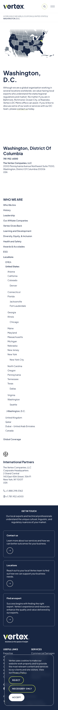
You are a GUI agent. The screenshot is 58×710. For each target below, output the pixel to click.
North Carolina (15, 366)
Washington (14, 399)
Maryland (12, 332)
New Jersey (13, 350)
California (12, 275)
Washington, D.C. (16, 411)
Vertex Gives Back (12, 225)
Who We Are (15, 16)
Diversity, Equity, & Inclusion (17, 236)
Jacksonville (16, 301)
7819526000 (10, 158)
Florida (11, 296)
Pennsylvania (14, 374)
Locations (28, 16)
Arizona (11, 271)
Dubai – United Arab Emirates (20, 426)
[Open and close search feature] (44, 6)
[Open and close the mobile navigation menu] (52, 6)
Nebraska (12, 345)
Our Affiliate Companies (15, 220)
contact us (22, 108)
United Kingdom (13, 417)
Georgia (12, 312)
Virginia (11, 395)
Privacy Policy (19, 672)
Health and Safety (12, 241)
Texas (10, 383)
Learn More (10, 550)
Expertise (8, 653)
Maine (11, 328)
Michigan (12, 341)
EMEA (8, 262)
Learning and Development (17, 231)
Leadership (9, 215)
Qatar (8, 421)
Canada (9, 430)
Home (6, 16)
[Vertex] (14, 6)
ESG (5, 251)
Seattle (13, 404)
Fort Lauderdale (18, 305)
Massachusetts (15, 337)
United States (40, 16)
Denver (13, 285)
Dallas (13, 388)
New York (12, 354)
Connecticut (14, 292)
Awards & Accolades (14, 246)
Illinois (11, 316)
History (7, 210)
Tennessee (13, 379)
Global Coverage (12, 439)
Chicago (14, 322)
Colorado (12, 280)
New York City (17, 359)
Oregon (12, 370)
